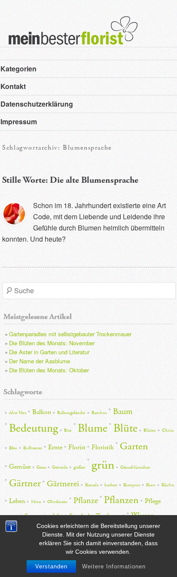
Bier (68, 430)
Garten (134, 446)
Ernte (55, 447)
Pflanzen (121, 500)
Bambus (99, 413)
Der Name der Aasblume (39, 361)
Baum (123, 411)
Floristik (103, 447)
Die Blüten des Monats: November (52, 343)
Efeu (13, 448)
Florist (76, 447)
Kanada (91, 485)
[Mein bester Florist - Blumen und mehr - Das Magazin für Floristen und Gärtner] (68, 36)
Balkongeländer (71, 413)
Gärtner (25, 483)
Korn (151, 485)
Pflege (153, 501)
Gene (41, 467)
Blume (92, 428)
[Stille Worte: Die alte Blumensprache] (14, 214)
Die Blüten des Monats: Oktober (49, 370)
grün (103, 465)
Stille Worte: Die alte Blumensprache (70, 180)
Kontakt (13, 86)
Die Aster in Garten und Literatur (49, 352)
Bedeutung (33, 428)
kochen (110, 485)
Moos (36, 502)
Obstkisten (57, 502)
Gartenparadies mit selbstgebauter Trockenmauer (70, 334)
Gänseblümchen (135, 467)
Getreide (59, 467)
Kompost (131, 485)
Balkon (41, 412)
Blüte (125, 428)
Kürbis (168, 485)
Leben (17, 501)
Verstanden (51, 566)
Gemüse (20, 466)
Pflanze (85, 500)
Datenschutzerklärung (36, 104)
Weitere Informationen (114, 566)
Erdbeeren (32, 448)
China (168, 430)
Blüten (149, 430)
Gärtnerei (63, 483)
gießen (79, 467)
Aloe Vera (17, 413)
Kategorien (18, 69)
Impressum (18, 121)
